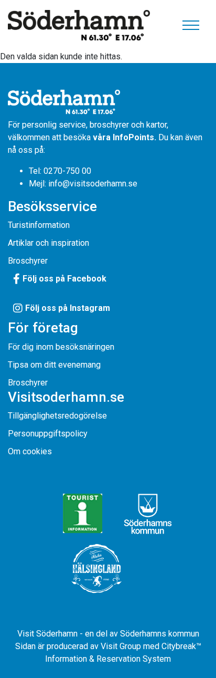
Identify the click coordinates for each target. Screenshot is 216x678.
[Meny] (191, 25)
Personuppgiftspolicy (48, 434)
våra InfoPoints (123, 137)
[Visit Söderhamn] (79, 25)
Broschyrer (28, 261)
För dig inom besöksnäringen (61, 347)
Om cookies (30, 451)
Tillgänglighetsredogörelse (57, 416)
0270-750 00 (67, 171)
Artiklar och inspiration (48, 243)
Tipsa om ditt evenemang (54, 365)
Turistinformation (39, 225)
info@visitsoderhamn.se (92, 184)
